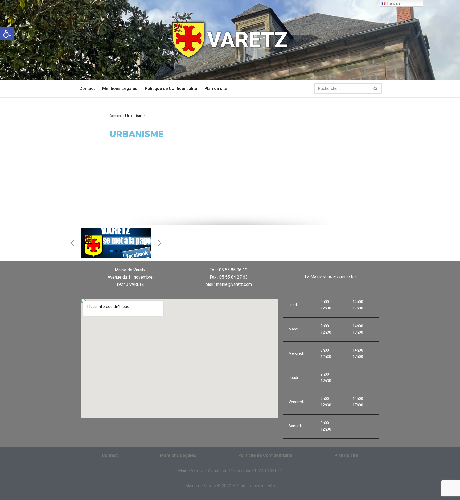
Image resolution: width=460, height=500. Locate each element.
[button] (72, 243)
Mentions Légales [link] (119, 88)
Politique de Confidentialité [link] (171, 88)
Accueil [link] (115, 116)
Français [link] (393, 3)
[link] (7, 33)
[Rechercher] (376, 88)
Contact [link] (87, 88)
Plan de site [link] (215, 88)
